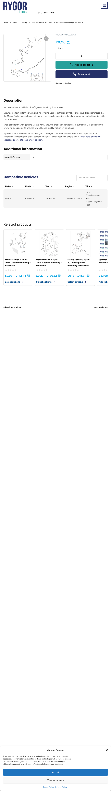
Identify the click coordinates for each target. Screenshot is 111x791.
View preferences (55, 780)
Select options (12, 281)
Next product (100, 307)
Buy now (82, 74)
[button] (106, 750)
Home (5, 22)
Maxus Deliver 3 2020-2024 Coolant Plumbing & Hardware (18, 262)
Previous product (13, 307)
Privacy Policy (61, 787)
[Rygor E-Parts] (15, 7)
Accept (55, 772)
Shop (15, 22)
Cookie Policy (48, 787)
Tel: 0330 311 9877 (46, 12)
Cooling (24, 22)
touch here (85, 136)
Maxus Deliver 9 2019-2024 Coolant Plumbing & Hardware (49, 262)
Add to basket (82, 65)
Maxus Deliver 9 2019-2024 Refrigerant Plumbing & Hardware (78, 262)
